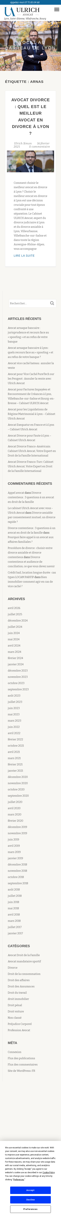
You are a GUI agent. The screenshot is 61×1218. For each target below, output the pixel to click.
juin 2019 (13, 839)
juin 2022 (14, 727)
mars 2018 (14, 920)
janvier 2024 (16, 664)
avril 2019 (14, 845)
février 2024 (15, 658)
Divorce (12, 967)
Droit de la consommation (24, 974)
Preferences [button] (18, 1179)
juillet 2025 (15, 614)
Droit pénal (15, 1005)
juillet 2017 (15, 927)
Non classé (15, 1017)
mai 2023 (13, 714)
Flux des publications (21, 1058)
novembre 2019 (17, 833)
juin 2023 (14, 708)
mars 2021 (14, 758)
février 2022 (15, 739)
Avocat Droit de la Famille (24, 955)
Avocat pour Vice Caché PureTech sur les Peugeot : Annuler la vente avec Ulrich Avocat (31, 378)
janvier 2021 (15, 770)
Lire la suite (30, 256)
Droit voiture (16, 1011)
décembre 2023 (18, 670)
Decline (30, 1200)
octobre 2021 (16, 745)
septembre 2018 (18, 883)
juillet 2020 (15, 802)
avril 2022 (14, 733)
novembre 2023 (18, 676)
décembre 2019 (17, 827)
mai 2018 (13, 908)
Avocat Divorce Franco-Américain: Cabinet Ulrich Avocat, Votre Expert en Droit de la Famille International (32, 451)
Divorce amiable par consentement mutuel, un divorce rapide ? (31, 517)
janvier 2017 (15, 933)
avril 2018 (14, 914)
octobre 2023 (16, 683)
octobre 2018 (16, 877)
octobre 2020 (16, 789)
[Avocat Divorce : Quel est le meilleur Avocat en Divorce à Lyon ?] (30, 161)
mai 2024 (13, 639)
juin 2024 (14, 633)
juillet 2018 (15, 895)
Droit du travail (17, 992)
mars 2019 (14, 852)
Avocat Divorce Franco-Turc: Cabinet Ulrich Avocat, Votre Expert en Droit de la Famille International (30, 466)
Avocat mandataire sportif (24, 961)
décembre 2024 (18, 620)
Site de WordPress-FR (21, 1070)
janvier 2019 (15, 858)
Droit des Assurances (21, 986)
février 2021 (15, 764)
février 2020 (15, 820)
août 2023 (14, 695)
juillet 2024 (15, 626)
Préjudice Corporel (20, 1024)
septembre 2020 (18, 795)
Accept (30, 1190)
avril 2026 (14, 608)
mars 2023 (14, 720)
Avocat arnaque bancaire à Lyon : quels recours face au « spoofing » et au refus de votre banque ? (30, 352)
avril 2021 (14, 752)
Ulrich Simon (23, 143)
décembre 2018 (17, 864)
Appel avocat (16, 492)
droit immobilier (18, 999)
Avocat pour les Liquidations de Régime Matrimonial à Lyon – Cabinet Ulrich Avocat (31, 414)
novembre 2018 (17, 870)
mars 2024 (14, 651)
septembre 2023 (18, 689)
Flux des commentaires (23, 1064)
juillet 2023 (15, 702)
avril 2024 (14, 645)
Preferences (30, 1209)
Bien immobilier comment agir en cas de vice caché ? (30, 582)
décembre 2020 (18, 777)
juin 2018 (13, 902)
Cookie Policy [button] (49, 1172)
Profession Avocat (19, 1030)
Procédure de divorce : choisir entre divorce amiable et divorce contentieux (30, 552)
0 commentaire (39, 146)
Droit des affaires (19, 980)
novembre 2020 (18, 783)
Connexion (14, 1052)
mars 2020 (14, 814)
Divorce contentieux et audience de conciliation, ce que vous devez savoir (31, 562)
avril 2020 (14, 808)
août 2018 (14, 889)
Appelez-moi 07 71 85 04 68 (24, 2)
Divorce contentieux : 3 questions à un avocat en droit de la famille (31, 497)
